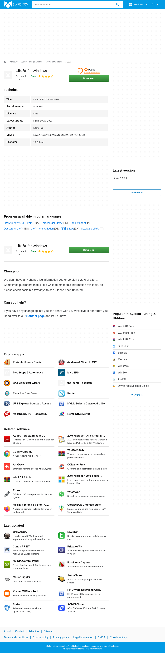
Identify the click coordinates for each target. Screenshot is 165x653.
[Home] (5, 61)
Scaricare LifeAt (90, 228)
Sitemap (48, 631)
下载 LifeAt (67, 228)
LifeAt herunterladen (42, 228)
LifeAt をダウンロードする (19, 223)
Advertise (34, 631)
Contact (19, 631)
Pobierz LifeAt (78, 223)
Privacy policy (61, 637)
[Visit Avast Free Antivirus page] (89, 71)
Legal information (83, 637)
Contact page (35, 316)
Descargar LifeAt (13, 228)
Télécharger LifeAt (51, 223)
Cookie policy (40, 637)
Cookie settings (119, 637)
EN (153, 4)
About (7, 631)
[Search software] (117, 4)
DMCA (101, 637)
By (22, 76)
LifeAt (31, 70)
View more (137, 192)
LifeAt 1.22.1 (120, 178)
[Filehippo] (16, 4)
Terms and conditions (16, 637)
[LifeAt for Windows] (8, 75)
